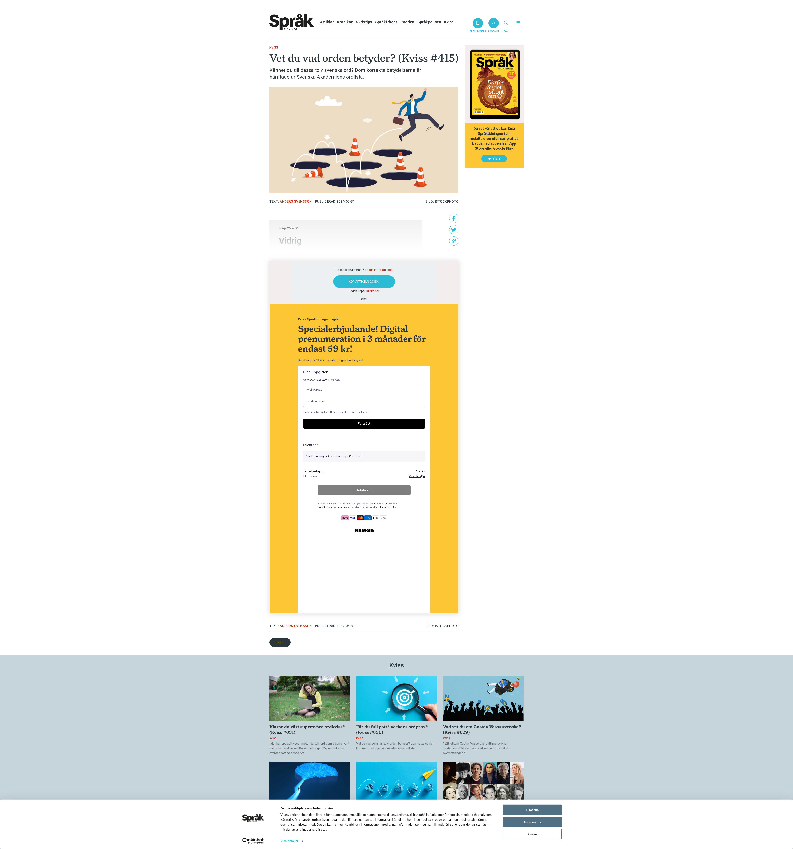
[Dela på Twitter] (453, 229)
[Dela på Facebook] (453, 218)
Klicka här (372, 291)
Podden (407, 22)
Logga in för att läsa (378, 270)
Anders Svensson (296, 202)
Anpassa (530, 822)
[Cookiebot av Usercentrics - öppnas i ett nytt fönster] (253, 841)
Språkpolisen (429, 22)
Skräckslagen (296, 254)
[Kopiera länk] (453, 241)
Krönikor (345, 22)
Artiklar (327, 22)
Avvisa (532, 834)
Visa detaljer (289, 841)
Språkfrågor (386, 22)
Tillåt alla (532, 810)
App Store (494, 158)
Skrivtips (364, 22)
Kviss (449, 22)
